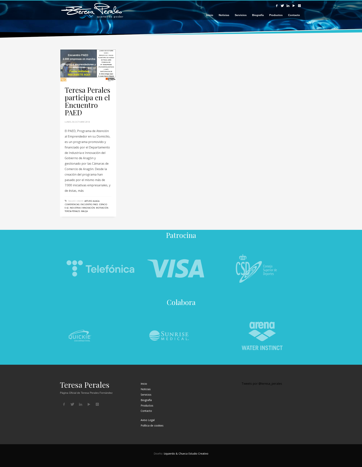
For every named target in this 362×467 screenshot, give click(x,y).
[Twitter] (282, 5)
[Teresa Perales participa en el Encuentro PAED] (88, 65)
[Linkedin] (288, 5)
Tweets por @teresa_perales (262, 383)
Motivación (102, 207)
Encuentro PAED (89, 204)
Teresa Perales (72, 211)
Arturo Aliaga (91, 201)
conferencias (72, 204)
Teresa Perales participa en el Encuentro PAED (87, 101)
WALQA (84, 211)
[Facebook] (277, 5)
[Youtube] (294, 5)
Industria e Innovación (82, 207)
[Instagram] (299, 5)
